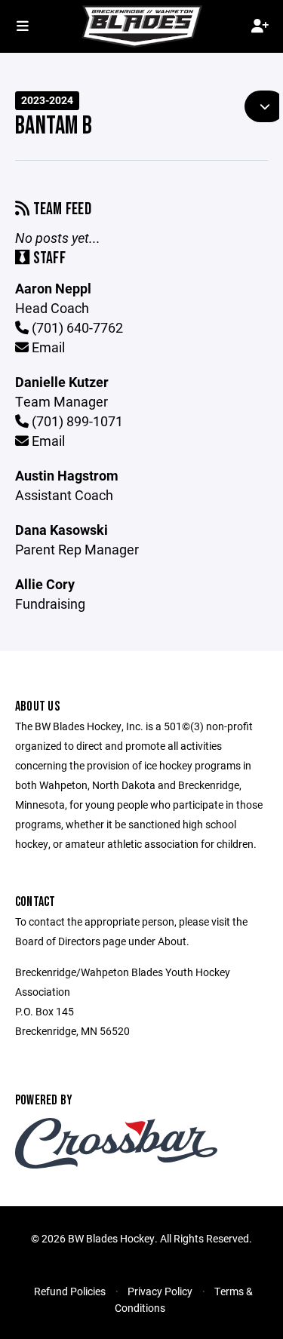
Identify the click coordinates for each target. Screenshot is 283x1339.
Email (47, 347)
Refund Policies (70, 1291)
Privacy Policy (160, 1291)
